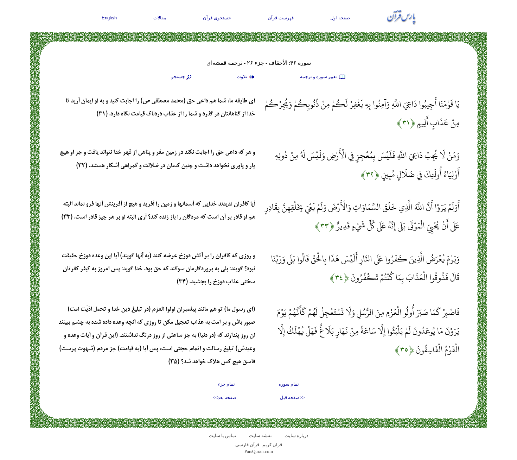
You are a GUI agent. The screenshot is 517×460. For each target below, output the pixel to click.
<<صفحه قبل (292, 397)
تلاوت (242, 76)
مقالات (159, 17)
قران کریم (272, 444)
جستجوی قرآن (217, 17)
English (109, 17)
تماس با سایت (222, 435)
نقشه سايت (260, 435)
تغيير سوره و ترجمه (319, 76)
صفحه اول (340, 17)
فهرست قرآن (281, 17)
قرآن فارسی (247, 444)
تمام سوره (289, 384)
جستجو (178, 76)
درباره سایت (296, 435)
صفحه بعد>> (224, 397)
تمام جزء (226, 384)
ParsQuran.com (258, 451)
